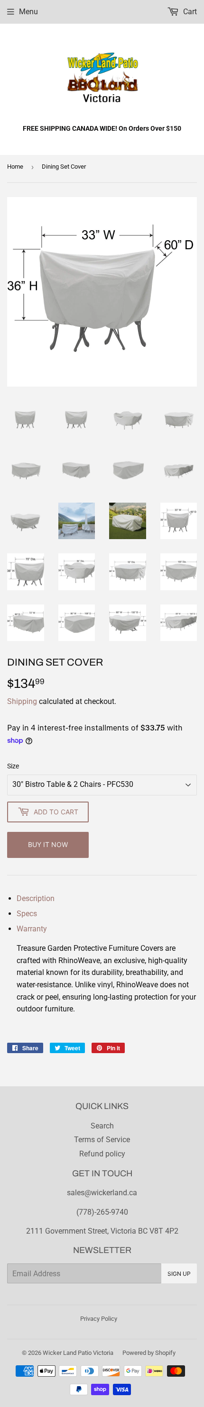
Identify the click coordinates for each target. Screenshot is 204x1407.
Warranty (32, 928)
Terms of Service (102, 1139)
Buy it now (48, 844)
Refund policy (102, 1153)
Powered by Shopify (149, 1352)
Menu (28, 11)
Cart (189, 11)
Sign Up (179, 1273)
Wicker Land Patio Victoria (78, 1352)
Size (13, 766)
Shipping (22, 701)
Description (36, 898)
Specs (27, 913)
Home (15, 166)
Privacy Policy (98, 1318)
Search (102, 1125)
